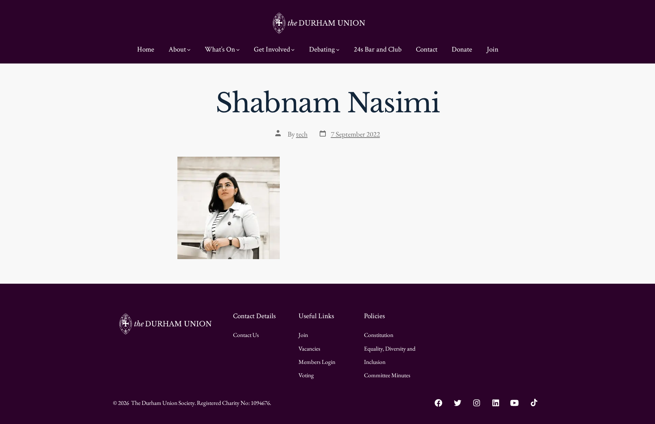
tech (302, 134)
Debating (322, 49)
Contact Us (246, 335)
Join (492, 49)
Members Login (317, 362)
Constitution (378, 335)
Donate (462, 49)
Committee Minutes (387, 375)
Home (145, 49)
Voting (306, 375)
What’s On (220, 49)
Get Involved (272, 49)
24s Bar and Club (378, 49)
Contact (426, 49)
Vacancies (309, 348)
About (177, 49)
